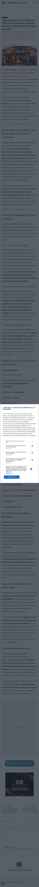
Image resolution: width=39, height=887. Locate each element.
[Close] (35, 408)
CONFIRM (11, 477)
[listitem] (19, 441)
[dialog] (19, 443)
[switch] (31, 446)
